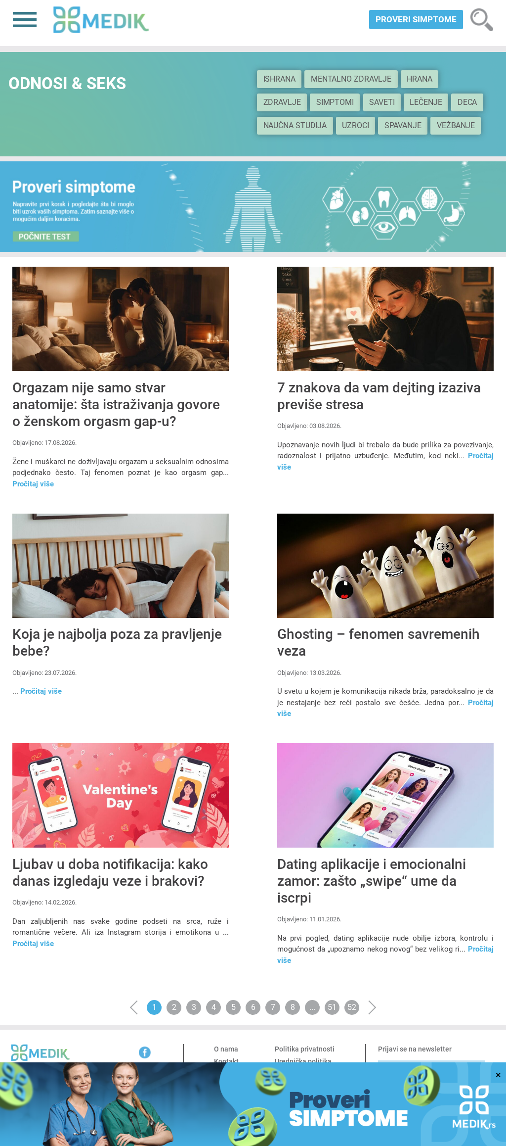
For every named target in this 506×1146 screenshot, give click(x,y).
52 (351, 1007)
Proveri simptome (416, 19)
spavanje (403, 125)
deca (467, 102)
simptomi (335, 102)
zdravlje (282, 102)
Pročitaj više (33, 483)
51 (332, 1007)
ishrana (279, 79)
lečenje (426, 102)
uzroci (355, 125)
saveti (381, 102)
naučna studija (295, 125)
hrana (419, 79)
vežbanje (456, 125)
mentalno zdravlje (351, 79)
